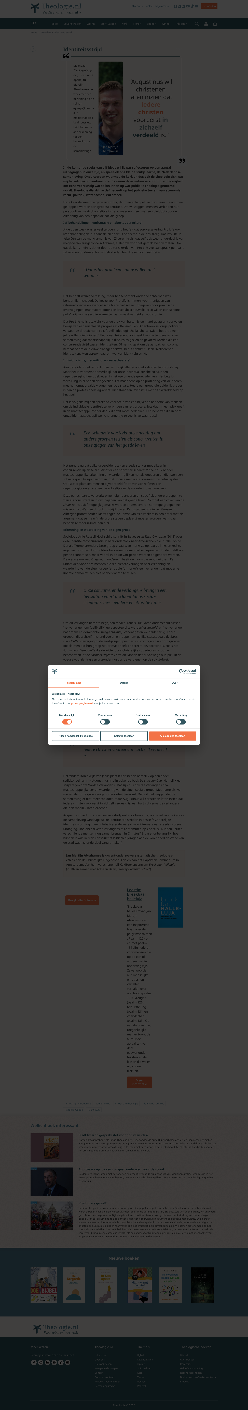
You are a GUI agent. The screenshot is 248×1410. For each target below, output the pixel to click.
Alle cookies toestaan (172, 735)
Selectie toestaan (124, 735)
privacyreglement (82, 703)
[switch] (105, 722)
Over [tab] (174, 682)
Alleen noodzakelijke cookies (76, 735)
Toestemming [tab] (73, 682)
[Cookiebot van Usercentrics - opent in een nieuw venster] (181, 671)
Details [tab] (124, 682)
